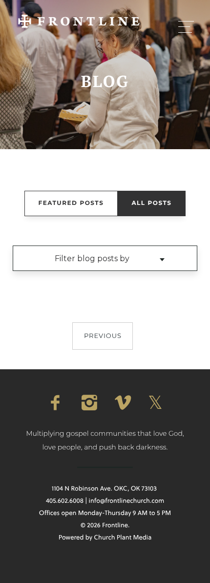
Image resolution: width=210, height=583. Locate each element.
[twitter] (155, 403)
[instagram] (88, 403)
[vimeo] (121, 403)
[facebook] (55, 403)
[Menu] (186, 26)
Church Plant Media (122, 537)
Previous (103, 336)
